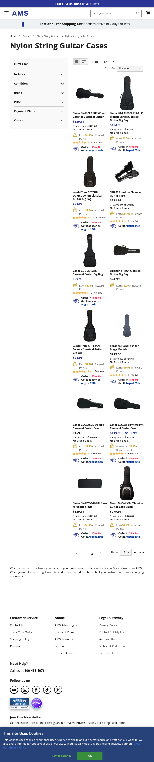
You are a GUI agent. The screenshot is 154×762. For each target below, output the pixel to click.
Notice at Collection (112, 646)
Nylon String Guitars (48, 36)
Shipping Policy (19, 639)
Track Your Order (21, 632)
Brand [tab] (18, 93)
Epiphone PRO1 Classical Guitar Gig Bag (125, 272)
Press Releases (64, 653)
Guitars (27, 36)
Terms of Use (108, 653)
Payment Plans (64, 632)
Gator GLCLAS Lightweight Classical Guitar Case (127, 426)
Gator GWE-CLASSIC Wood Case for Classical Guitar (89, 115)
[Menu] (6, 13)
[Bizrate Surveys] (23, 706)
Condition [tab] (21, 83)
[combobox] (116, 13)
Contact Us (17, 625)
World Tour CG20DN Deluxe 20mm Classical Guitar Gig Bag (87, 196)
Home (13, 36)
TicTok (47, 690)
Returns (15, 646)
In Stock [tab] (19, 74)
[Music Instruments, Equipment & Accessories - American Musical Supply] (20, 13)
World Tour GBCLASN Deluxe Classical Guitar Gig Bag (88, 349)
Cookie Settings (61, 755)
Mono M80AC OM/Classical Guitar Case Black (127, 505)
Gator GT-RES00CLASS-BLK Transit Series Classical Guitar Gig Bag (126, 117)
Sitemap (60, 646)
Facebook (36, 690)
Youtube (14, 690)
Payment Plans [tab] (24, 111)
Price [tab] (17, 102)
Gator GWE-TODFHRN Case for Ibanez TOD (90, 505)
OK (90, 755)
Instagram (25, 690)
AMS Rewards (64, 639)
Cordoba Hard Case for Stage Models (124, 347)
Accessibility (107, 639)
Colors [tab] (18, 120)
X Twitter (58, 690)
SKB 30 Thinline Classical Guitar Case (126, 194)
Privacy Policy (108, 625)
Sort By (110, 68)
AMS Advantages (66, 625)
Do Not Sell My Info (112, 632)
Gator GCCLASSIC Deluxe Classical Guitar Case (88, 426)
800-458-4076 (34, 670)
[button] (148, 13)
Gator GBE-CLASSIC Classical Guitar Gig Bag (88, 272)
